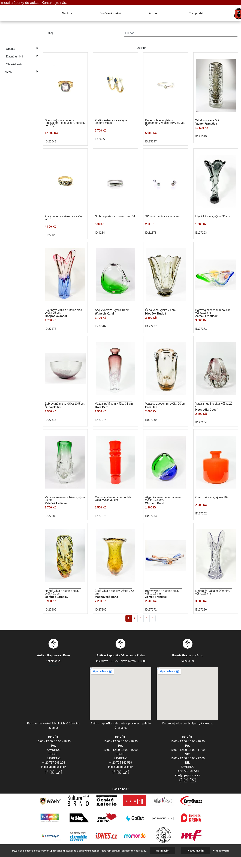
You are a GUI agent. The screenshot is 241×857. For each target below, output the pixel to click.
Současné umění (110, 13)
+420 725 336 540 (187, 771)
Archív (8, 72)
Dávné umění (14, 56)
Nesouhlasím (196, 850)
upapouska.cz (57, 850)
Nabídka (67, 13)
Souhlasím (162, 850)
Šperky (10, 48)
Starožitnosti (14, 64)
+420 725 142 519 (120, 762)
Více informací (221, 850)
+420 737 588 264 (53, 762)
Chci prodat (196, 13)
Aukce (153, 13)
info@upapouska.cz (53, 766)
